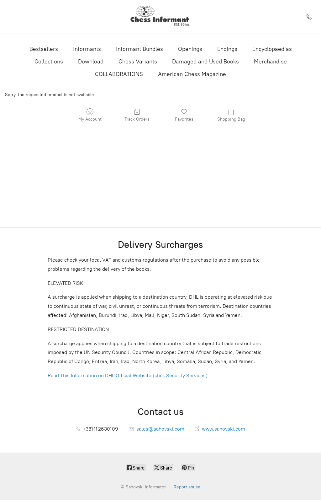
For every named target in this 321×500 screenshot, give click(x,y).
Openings (190, 49)
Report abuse (187, 487)
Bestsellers (43, 49)
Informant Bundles (139, 49)
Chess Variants (137, 61)
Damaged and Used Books (205, 61)
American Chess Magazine (192, 74)
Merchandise (270, 61)
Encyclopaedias (272, 49)
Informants (87, 49)
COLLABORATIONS (119, 74)
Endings (227, 49)
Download (90, 61)
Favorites (184, 119)
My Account (90, 119)
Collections (48, 61)
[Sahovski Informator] (160, 16)
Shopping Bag (231, 119)
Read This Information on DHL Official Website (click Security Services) (128, 375)
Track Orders (137, 119)
